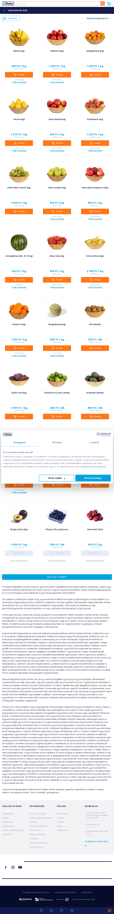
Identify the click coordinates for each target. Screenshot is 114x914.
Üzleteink (60, 822)
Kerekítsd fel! (7, 834)
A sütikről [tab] (94, 442)
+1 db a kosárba (19, 82)
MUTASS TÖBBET (57, 577)
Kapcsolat (60, 818)
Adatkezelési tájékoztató (38, 826)
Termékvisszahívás (36, 847)
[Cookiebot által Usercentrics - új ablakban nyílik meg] (98, 434)
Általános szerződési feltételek (41, 818)
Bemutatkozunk (63, 814)
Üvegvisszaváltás (8, 826)
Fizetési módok (35, 830)
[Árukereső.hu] (67, 869)
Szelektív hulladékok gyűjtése (13, 830)
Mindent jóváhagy (93, 478)
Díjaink (59, 826)
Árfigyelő (5, 818)
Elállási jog (33, 822)
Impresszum (34, 839)
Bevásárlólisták (7, 822)
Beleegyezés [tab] (19, 442)
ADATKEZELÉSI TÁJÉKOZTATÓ (65, 892)
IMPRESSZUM (86, 892)
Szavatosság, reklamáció (38, 843)
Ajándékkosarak (8, 814)
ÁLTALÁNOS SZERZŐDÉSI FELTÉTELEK (36, 892)
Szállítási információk (37, 834)
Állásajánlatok (62, 830)
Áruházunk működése (38, 814)
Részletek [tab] (57, 442)
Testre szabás (55, 478)
